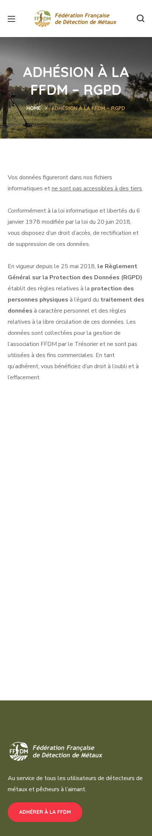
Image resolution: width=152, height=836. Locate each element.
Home (34, 108)
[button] (140, 18)
